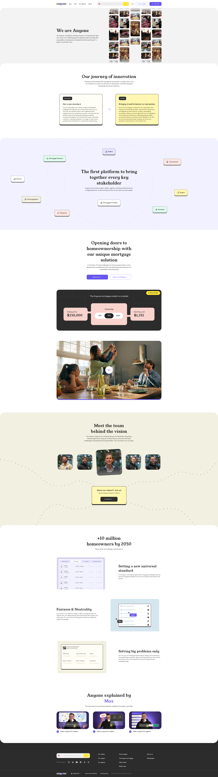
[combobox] (100, 4)
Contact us (108, 499)
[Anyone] (61, 3)
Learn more (96, 277)
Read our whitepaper (119, 277)
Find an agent (142, 4)
